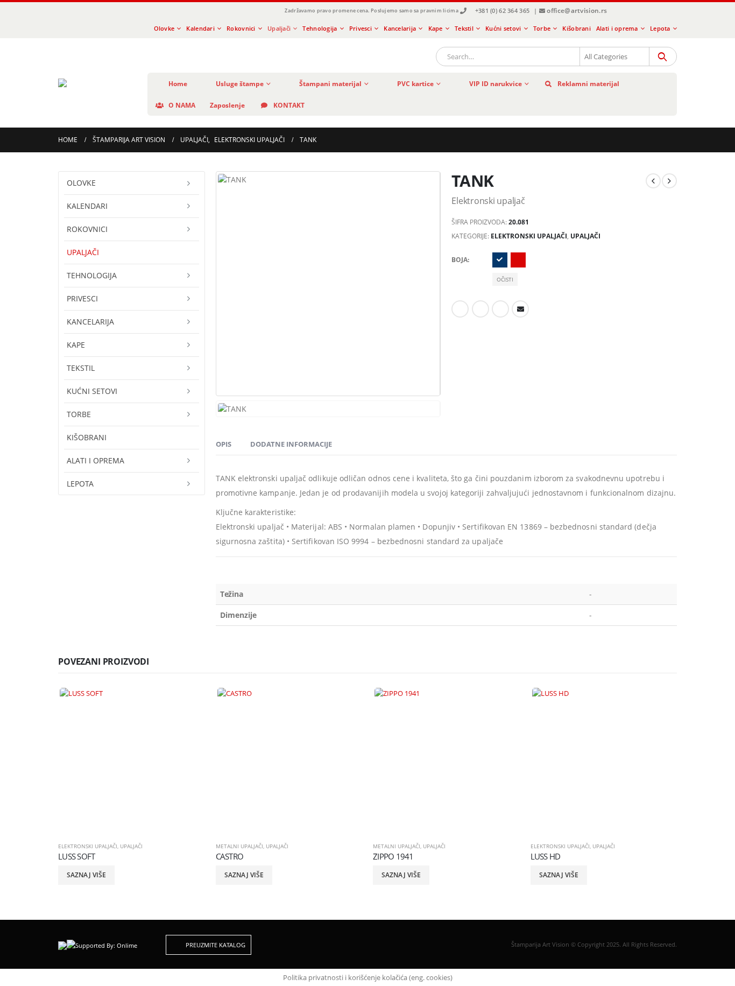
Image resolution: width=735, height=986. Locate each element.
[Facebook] (619, 11)
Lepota (660, 28)
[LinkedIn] (655, 11)
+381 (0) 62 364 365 (502, 10)
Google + (500, 309)
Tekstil (464, 28)
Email (520, 309)
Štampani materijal (330, 83)
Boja (459, 259)
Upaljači (279, 28)
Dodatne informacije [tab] (291, 444)
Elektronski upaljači (529, 236)
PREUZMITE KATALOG (214, 945)
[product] (131, 760)
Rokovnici (241, 28)
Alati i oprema (617, 28)
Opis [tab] (223, 444)
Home (177, 83)
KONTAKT (289, 105)
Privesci (360, 28)
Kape (435, 28)
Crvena (518, 259)
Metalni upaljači (239, 846)
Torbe (541, 28)
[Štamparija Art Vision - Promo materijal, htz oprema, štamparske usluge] (94, 83)
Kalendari (200, 28)
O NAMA (181, 105)
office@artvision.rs (577, 10)
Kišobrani (576, 28)
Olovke (164, 28)
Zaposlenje (227, 105)
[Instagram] (637, 11)
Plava (499, 259)
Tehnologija (319, 28)
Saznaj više (86, 874)
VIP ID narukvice (495, 83)
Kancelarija (400, 28)
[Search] (662, 56)
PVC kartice (415, 83)
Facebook (460, 309)
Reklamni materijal (588, 83)
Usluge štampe (240, 83)
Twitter (480, 309)
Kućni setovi (503, 28)
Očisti (505, 279)
